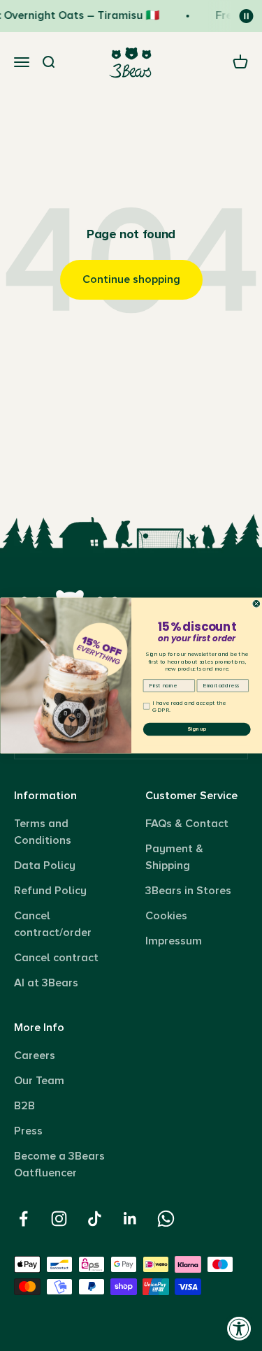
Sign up (196, 729)
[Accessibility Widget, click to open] (239, 1328)
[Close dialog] (256, 603)
